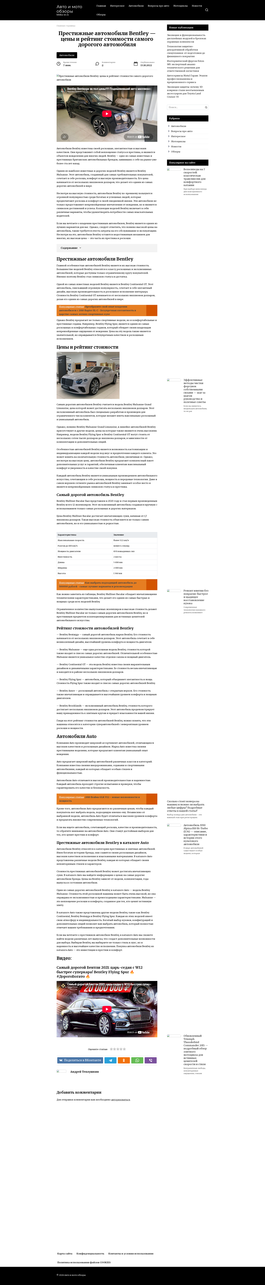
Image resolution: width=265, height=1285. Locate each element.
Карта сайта (64, 1253)
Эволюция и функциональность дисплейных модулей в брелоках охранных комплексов (186, 38)
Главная (101, 5)
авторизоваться (120, 1099)
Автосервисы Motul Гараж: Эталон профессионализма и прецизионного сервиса (187, 79)
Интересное (117, 5)
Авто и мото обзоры (69, 9)
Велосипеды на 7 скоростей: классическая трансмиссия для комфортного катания (195, 177)
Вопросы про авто (158, 5)
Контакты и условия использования (130, 1253)
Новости (197, 5)
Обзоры (101, 14)
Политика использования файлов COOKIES (84, 1262)
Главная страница (66, 26)
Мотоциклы (180, 5)
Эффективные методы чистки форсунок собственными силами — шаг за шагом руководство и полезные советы (195, 391)
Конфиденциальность (90, 1253)
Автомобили (136, 5)
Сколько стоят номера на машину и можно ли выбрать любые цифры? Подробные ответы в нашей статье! (185, 806)
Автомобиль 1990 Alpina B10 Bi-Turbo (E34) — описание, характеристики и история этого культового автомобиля (196, 835)
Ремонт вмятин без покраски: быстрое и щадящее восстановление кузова (196, 597)
